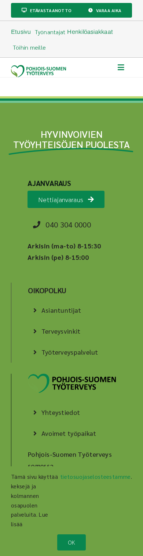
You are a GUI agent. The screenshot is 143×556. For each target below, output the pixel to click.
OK (71, 542)
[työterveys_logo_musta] (72, 377)
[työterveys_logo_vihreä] (38, 68)
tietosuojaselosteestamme (95, 476)
